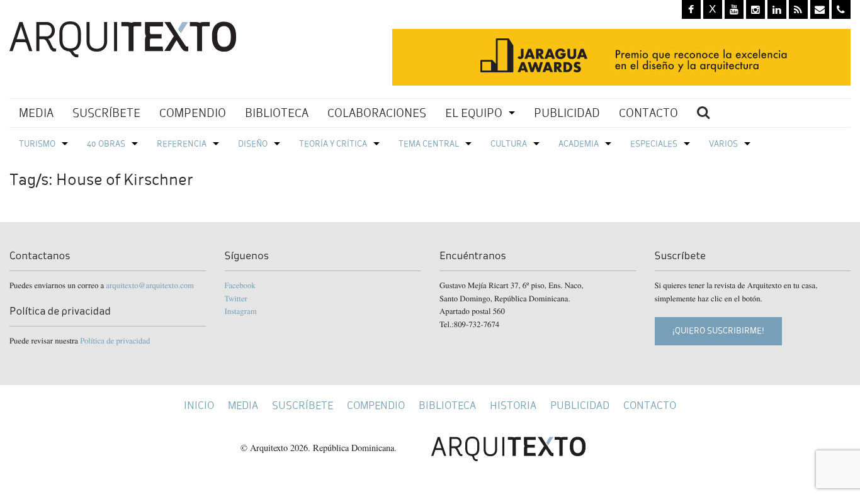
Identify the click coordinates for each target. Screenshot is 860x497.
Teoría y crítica (333, 143)
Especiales (653, 143)
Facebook (240, 285)
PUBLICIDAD (567, 113)
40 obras (106, 143)
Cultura (508, 143)
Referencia (182, 143)
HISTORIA (513, 405)
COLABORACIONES (376, 113)
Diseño (253, 143)
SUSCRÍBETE (106, 113)
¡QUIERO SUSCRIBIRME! (718, 330)
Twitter (236, 298)
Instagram (241, 310)
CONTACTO (648, 113)
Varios (723, 143)
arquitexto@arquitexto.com (150, 285)
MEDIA (36, 113)
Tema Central (429, 143)
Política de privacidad (115, 340)
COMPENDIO (192, 113)
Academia (578, 143)
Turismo (37, 143)
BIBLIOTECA (276, 113)
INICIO (199, 405)
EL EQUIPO (473, 113)
